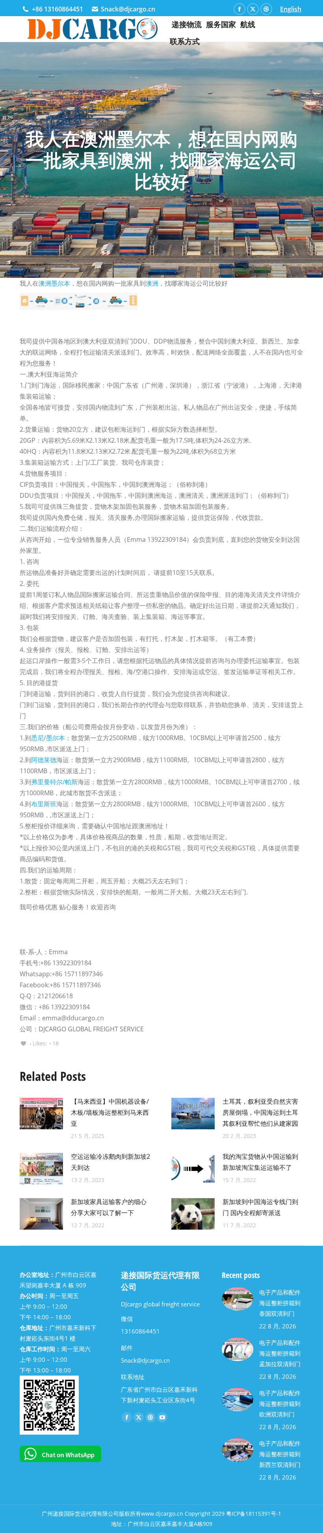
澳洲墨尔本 (54, 283)
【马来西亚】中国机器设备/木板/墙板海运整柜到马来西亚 (110, 1112)
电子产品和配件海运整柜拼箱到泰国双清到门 (280, 1302)
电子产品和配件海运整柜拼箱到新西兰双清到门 (280, 1453)
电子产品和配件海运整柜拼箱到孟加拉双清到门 (280, 1353)
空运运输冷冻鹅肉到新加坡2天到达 (110, 1162)
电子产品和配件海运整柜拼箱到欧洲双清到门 (280, 1403)
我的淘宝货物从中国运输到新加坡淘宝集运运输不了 (260, 1162)
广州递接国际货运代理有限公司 (80, 1513)
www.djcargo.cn (162, 1513)
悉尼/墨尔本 (48, 737)
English (290, 9)
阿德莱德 (43, 759)
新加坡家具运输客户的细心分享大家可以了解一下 (109, 1207)
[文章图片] (41, 1113)
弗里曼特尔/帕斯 (54, 782)
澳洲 (152, 283)
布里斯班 (43, 804)
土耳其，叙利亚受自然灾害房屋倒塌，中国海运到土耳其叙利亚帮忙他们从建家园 (260, 1112)
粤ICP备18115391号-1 (253, 1513)
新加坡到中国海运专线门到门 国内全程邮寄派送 (260, 1207)
